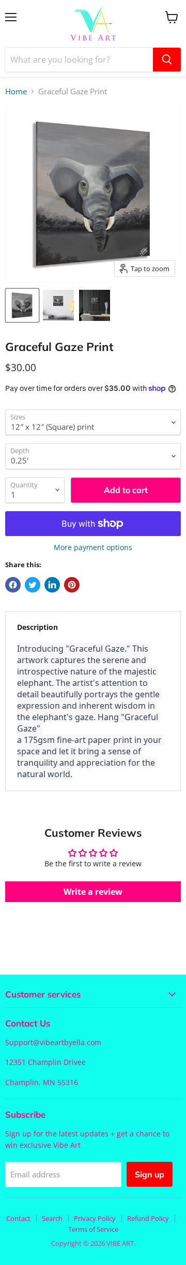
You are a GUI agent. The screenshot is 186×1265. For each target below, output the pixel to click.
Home (16, 91)
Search (52, 1218)
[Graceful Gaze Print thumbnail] (22, 305)
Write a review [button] (93, 891)
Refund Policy (148, 1218)
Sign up (149, 1174)
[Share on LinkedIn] (52, 585)
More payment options (93, 547)
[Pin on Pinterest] (72, 585)
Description (37, 627)
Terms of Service (93, 1229)
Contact (18, 1218)
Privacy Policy (95, 1218)
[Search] (167, 60)
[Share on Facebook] (13, 585)
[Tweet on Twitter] (32, 585)
